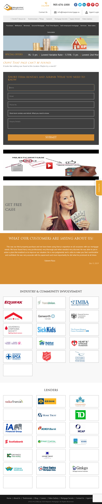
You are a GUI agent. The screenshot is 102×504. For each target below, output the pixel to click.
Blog (41, 19)
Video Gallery (87, 19)
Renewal (27, 26)
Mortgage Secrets (61, 19)
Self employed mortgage (69, 26)
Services (83, 26)
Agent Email (90, 498)
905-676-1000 (61, 4)
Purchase (9, 26)
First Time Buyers (52, 26)
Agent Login (94, 12)
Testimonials (32, 19)
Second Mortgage (38, 26)
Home (14, 19)
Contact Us (43, 12)
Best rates (91, 26)
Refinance (18, 26)
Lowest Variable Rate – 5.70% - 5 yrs (57, 54)
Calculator (51, 32)
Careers (49, 19)
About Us (22, 19)
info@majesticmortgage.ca (68, 12)
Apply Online (75, 19)
